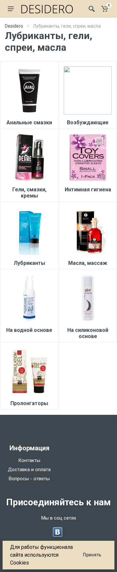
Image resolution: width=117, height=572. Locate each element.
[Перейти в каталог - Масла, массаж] (88, 231)
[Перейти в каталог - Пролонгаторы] (29, 371)
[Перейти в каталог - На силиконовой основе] (88, 298)
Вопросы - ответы (29, 479)
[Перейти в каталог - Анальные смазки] (29, 90)
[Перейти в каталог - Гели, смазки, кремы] (29, 157)
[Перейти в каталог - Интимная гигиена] (88, 157)
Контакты (29, 460)
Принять (92, 554)
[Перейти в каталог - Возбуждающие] (88, 90)
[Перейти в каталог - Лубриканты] (29, 231)
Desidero (14, 26)
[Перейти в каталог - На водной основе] (29, 298)
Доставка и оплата (29, 469)
